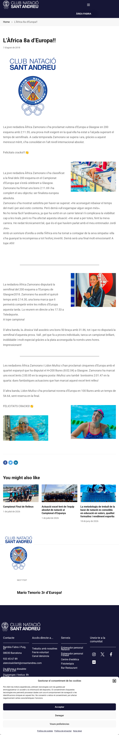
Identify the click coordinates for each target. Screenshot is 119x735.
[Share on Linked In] (16, 462)
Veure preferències (59, 724)
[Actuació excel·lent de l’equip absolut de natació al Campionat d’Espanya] (59, 493)
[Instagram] (94, 654)
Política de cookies (45, 731)
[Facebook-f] (111, 654)
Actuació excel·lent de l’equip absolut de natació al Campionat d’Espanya (58, 510)
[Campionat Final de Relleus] (21, 493)
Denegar (59, 715)
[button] (114, 680)
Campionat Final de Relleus (18, 506)
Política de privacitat (63, 731)
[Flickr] (94, 662)
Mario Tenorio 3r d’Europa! (39, 592)
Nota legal (77, 731)
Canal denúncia (40, 656)
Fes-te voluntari (40, 652)
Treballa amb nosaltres (44, 648)
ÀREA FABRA (83, 13)
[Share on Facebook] (5, 462)
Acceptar (59, 707)
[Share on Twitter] (10, 462)
